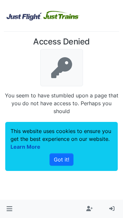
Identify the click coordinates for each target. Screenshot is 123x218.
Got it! (61, 159)
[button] (9, 208)
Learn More (25, 146)
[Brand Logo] (43, 16)
